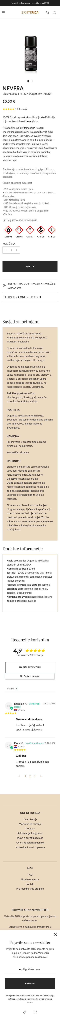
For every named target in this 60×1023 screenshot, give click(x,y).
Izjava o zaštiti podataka (30, 837)
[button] (28, 81)
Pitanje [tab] (10, 688)
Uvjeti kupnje (30, 819)
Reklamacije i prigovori (30, 833)
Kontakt (30, 884)
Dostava (30, 828)
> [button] (41, 776)
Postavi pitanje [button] (31, 676)
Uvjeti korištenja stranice (30, 842)
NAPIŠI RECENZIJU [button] (30, 667)
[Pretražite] (47, 12)
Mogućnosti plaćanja (30, 823)
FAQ (30, 874)
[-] (6, 250)
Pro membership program (30, 888)
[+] (17, 250)
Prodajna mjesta (30, 879)
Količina (8, 243)
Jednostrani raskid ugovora (30, 847)
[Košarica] (54, 12)
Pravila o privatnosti (29, 999)
